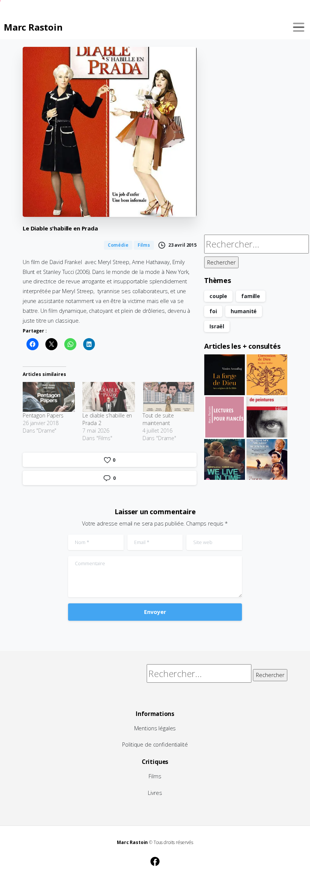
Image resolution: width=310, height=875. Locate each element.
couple (218, 296)
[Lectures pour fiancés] (224, 417)
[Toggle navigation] (298, 27)
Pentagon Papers (43, 415)
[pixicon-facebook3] (155, 860)
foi (213, 311)
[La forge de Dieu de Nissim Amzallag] (224, 374)
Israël (216, 326)
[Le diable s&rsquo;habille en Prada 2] (108, 397)
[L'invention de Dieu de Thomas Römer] (266, 374)
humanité (244, 311)
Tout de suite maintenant (158, 419)
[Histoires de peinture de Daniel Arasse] (266, 417)
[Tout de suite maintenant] (169, 397)
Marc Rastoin (33, 27)
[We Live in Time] (224, 459)
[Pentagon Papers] (49, 397)
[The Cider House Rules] (266, 459)
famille (250, 296)
